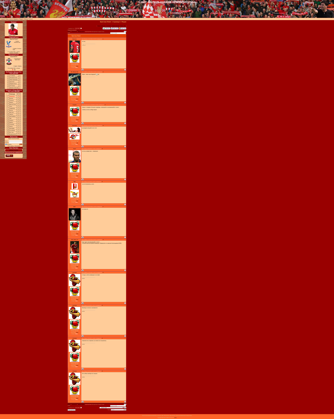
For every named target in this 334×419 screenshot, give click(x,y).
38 (103, 239)
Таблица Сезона (28, 19)
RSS (125, 25)
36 (102, 181)
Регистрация (17, 145)
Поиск (121, 25)
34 (103, 125)
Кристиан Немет (88, 31)
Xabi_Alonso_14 (74, 239)
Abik (75, 181)
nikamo (78, 30)
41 (102, 338)
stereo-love (74, 125)
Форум (21, 19)
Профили (15, 19)
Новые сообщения (101, 25)
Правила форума (115, 25)
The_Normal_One (74, 71)
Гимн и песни (9, 19)
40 (102, 305)
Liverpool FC (74, 31)
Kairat (74, 148)
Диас (74, 206)
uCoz (175, 417)
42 (102, 371)
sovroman (74, 272)
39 (103, 272)
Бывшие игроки (81, 31)
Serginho (75, 104)
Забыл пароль (10, 145)
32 (103, 71)
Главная (2, 19)
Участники (108, 25)
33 (105, 104)
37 (103, 206)
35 (102, 148)
